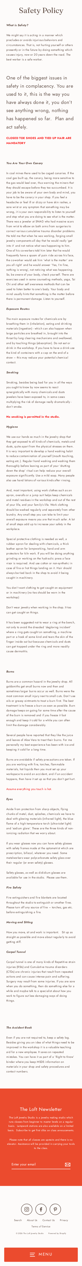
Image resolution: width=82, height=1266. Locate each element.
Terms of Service (41, 1226)
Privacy (64, 1220)
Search (18, 1220)
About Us (32, 1220)
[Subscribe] (67, 1164)
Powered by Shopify (57, 1233)
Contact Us (48, 1220)
